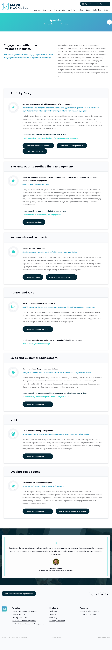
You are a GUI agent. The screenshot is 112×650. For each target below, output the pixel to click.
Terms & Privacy (56, 637)
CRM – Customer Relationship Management (28, 624)
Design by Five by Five (103, 637)
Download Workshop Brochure (38, 146)
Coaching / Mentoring (57, 621)
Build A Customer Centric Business (24, 611)
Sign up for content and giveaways (96, 4)
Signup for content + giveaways (20, 593)
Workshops (53, 611)
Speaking (52, 614)
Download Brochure (34, 222)
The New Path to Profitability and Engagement (42, 214)
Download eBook (33, 277)
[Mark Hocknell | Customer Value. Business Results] (15, 6)
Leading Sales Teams (20, 617)
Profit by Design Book (35, 151)
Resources (84, 608)
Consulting (53, 617)
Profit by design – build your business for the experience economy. (50, 138)
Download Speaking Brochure (72, 146)
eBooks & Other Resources (89, 611)
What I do (16, 608)
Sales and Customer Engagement (24, 621)
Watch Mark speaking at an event (72, 511)
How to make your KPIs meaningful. (37, 344)
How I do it (53, 608)
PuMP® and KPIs (18, 614)
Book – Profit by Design (88, 614)
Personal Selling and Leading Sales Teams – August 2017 (45, 397)
